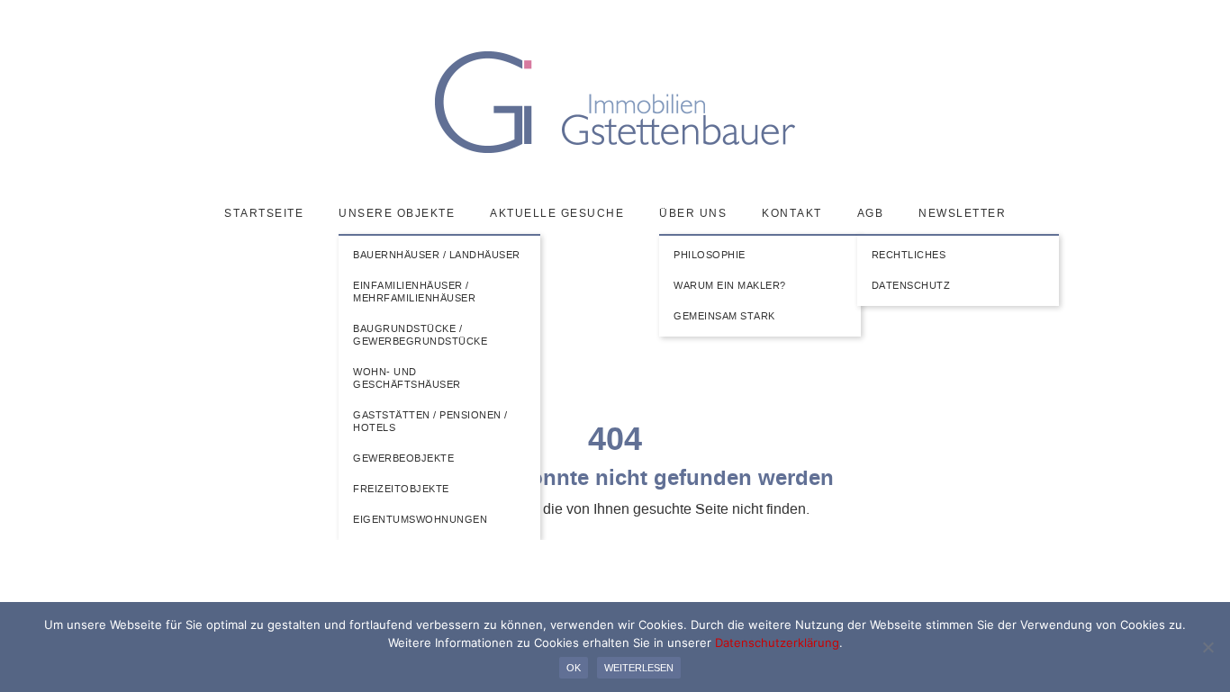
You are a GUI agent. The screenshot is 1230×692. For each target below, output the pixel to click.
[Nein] (1207, 647)
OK (573, 667)
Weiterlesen (639, 667)
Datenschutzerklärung (777, 642)
